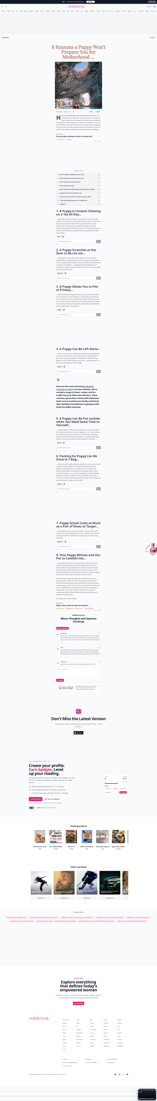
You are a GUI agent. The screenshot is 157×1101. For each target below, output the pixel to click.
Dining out (69, 139)
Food (13, 11)
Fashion (77, 11)
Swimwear (120, 1043)
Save (91, 112)
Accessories (141, 11)
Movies (111, 11)
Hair (68, 11)
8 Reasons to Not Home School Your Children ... (77, 917)
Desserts (119, 1023)
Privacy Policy (111, 1062)
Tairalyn (60, 112)
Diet (17, 11)
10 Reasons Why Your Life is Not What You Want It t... (96, 921)
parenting (5, 37)
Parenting (48, 11)
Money (92, 1036)
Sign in (60, 803)
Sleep (72, 11)
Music (135, 11)
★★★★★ (152, 37)
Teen (21, 11)
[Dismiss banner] (98, 685)
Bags (25, 11)
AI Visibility (88, 1059)
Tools (64, 1049)
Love (64, 1036)
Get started (123, 792)
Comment (60, 680)
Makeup (78, 1036)
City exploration (69, 608)
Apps (82, 11)
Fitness (3, 11)
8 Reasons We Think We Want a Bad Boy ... (132, 921)
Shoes (63, 11)
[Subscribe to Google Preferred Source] (66, 687)
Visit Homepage (78, 1003)
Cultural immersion (89, 608)
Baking (86, 11)
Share (98, 112)
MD (73, 111)
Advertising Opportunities (70, 1062)
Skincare (78, 1043)
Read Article (45, 898)
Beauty (58, 11)
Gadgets (78, 1029)
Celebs (36, 11)
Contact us (66, 1059)
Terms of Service (67, 1066)
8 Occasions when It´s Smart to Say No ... (44, 917)
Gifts (104, 11)
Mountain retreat (79, 608)
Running (124, 11)
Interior (147, 11)
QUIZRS (99, 141)
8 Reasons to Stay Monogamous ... (139, 917)
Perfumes (98, 11)
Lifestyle (130, 11)
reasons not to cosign (45, 921)
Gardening (30, 11)
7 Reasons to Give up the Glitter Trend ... (110, 917)
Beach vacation (60, 608)
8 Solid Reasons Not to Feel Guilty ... (22, 921)
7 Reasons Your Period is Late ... (17, 917)
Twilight (92, 1046)
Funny (152, 11)
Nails (64, 1039)
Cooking (106, 1023)
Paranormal (79, 1039)
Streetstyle (117, 11)
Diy (107, 11)
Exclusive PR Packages (91, 1062)
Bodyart (42, 11)
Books (78, 1023)
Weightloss (120, 1046)
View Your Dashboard (54, 799)
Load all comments (62, 628)
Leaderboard (108, 792)
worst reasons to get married (65, 921)
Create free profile (35, 799)
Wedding (92, 11)
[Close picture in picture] (139, 1090)
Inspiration (79, 1033)
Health (53, 11)
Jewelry (106, 1033)
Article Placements (112, 1059)
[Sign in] (154, 6)
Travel (8, 11)
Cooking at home (61, 139)
